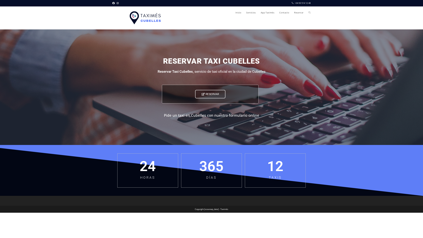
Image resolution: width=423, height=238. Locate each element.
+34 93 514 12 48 (303, 3)
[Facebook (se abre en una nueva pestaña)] (114, 3)
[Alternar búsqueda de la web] (309, 12)
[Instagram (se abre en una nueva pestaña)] (118, 3)
